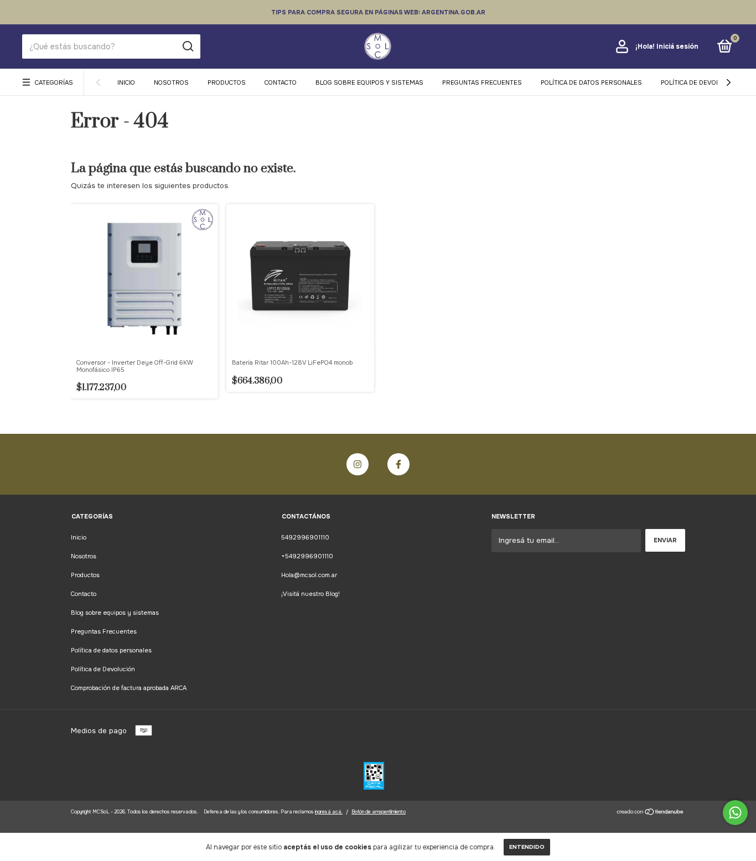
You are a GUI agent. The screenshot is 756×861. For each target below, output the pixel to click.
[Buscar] (187, 46)
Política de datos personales (591, 82)
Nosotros (171, 82)
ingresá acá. (329, 811)
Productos (227, 82)
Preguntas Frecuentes (482, 82)
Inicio (126, 82)
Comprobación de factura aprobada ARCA (129, 688)
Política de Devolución (699, 82)
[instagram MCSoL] (357, 464)
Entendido (527, 846)
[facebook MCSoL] (398, 464)
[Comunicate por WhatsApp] (735, 812)
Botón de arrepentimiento (378, 811)
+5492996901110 (307, 556)
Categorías (54, 82)
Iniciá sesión (677, 46)
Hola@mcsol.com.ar (309, 575)
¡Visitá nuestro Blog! (310, 594)
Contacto (281, 82)
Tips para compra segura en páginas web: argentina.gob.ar (378, 12)
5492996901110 (305, 537)
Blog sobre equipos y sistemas (369, 82)
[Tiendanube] (650, 813)
